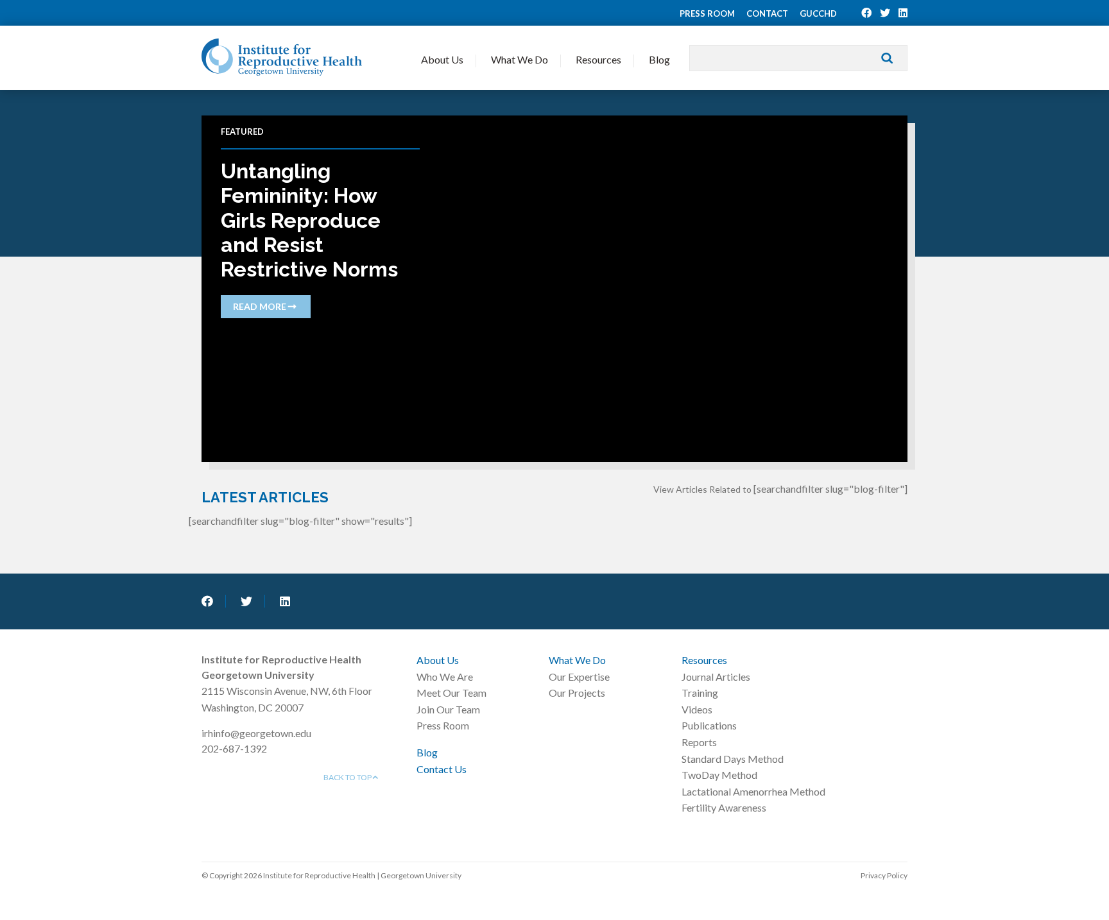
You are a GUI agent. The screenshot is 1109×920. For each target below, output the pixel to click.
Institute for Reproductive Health (282, 57)
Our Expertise (579, 676)
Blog (659, 59)
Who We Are (445, 676)
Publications (709, 725)
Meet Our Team (451, 692)
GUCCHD (818, 13)
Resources (598, 59)
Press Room (707, 13)
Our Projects (577, 692)
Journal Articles (716, 676)
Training (700, 692)
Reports (699, 742)
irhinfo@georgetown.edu (256, 733)
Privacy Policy (884, 875)
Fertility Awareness (724, 807)
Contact (767, 13)
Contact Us (442, 769)
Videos (697, 709)
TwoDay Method (719, 775)
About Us (442, 59)
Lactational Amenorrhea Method (753, 791)
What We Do (519, 59)
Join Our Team (448, 709)
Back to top (348, 777)
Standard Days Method (733, 759)
